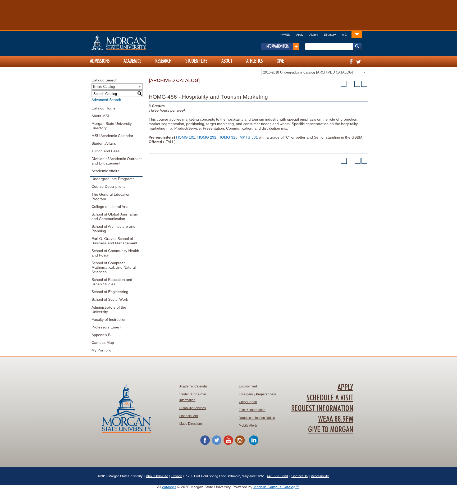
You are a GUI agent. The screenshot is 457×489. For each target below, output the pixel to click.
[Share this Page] (350, 84)
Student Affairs (104, 143)
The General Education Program (111, 196)
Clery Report (248, 402)
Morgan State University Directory (112, 125)
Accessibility (320, 476)
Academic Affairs (105, 171)
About (226, 61)
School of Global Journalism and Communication (115, 216)
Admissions (99, 61)
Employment (248, 386)
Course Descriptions (108, 186)
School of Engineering (110, 292)
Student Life (196, 61)
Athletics (254, 61)
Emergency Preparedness (257, 394)
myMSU (285, 34)
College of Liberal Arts (110, 206)
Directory (330, 34)
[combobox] (314, 72)
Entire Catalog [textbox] (104, 87)
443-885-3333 (277, 476)
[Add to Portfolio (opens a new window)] (343, 84)
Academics (132, 61)
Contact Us (299, 476)
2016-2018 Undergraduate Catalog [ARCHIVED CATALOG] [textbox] (308, 72)
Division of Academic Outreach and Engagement (117, 161)
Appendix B (101, 335)
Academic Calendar (193, 386)
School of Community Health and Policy (115, 253)
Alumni (313, 34)
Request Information (322, 409)
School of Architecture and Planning (113, 228)
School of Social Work (110, 299)
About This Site (157, 476)
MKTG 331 (249, 137)
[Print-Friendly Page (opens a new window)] (357, 84)
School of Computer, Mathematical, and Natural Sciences (114, 267)
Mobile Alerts (248, 425)
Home (129, 42)
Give (280, 61)
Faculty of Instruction (109, 319)
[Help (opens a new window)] (364, 84)
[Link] (356, 34)
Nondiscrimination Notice (257, 418)
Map (182, 424)
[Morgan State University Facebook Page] (205, 444)
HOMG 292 (206, 137)
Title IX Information (252, 410)
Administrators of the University (109, 309)
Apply (299, 34)
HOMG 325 (227, 137)
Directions (195, 424)
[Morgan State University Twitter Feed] (216, 444)
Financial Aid (188, 416)
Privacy (176, 476)
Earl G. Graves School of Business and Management (114, 240)
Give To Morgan (330, 430)
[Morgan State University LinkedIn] (253, 444)
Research (163, 61)
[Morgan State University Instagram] (240, 444)
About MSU (101, 116)
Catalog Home (104, 108)
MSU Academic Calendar (112, 136)
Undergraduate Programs (113, 179)
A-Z (344, 34)
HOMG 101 (185, 137)
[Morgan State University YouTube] (228, 444)
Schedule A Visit (330, 398)
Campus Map (103, 342)
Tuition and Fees (106, 151)
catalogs (169, 487)
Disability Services (192, 408)
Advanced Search (106, 100)
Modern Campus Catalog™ (276, 487)
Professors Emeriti (107, 327)
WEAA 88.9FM (335, 419)
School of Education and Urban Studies (112, 281)
